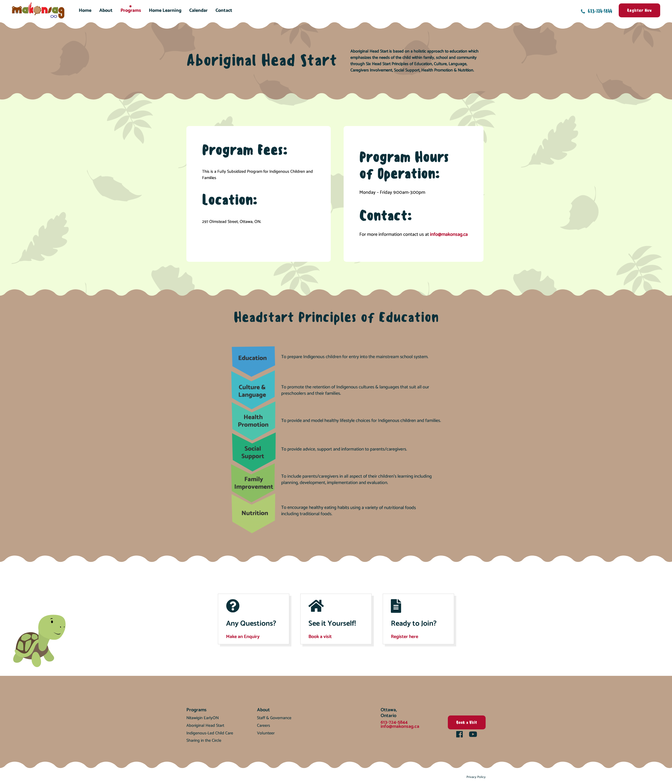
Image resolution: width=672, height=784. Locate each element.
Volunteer (266, 733)
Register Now (639, 10)
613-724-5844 (599, 11)
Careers (263, 725)
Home (85, 10)
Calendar (198, 10)
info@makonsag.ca (449, 234)
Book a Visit (466, 722)
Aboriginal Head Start (205, 725)
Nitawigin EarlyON (202, 718)
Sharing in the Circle (203, 740)
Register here (404, 637)
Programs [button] (130, 10)
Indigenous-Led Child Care (209, 733)
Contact (224, 10)
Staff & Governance (274, 718)
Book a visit (320, 637)
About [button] (106, 10)
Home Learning (165, 10)
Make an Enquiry (243, 637)
